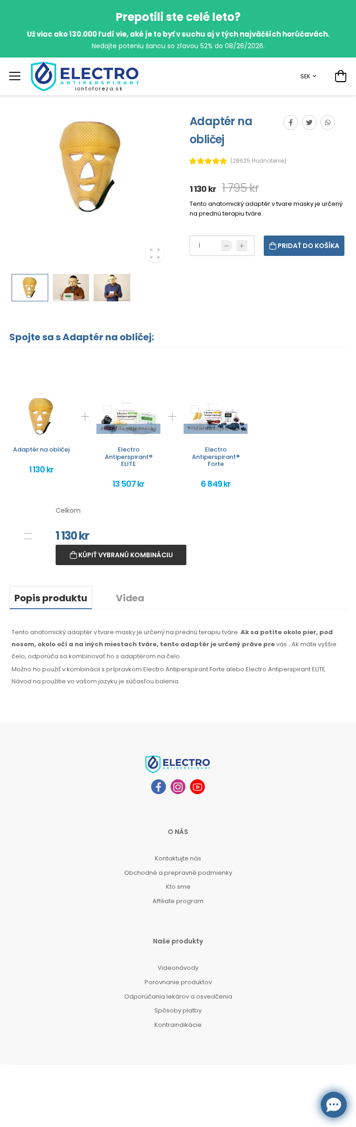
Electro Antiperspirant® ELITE (129, 456)
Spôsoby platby (178, 1010)
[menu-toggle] (14, 76)
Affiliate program (178, 901)
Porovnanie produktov (178, 982)
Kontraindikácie (178, 1024)
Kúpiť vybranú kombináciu (125, 555)
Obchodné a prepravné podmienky (178, 872)
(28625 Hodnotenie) (258, 161)
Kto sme (178, 886)
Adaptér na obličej (41, 449)
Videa (130, 598)
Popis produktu (50, 598)
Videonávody (178, 967)
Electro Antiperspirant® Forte (216, 456)
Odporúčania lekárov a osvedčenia (178, 996)
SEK (305, 76)
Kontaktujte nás (178, 858)
